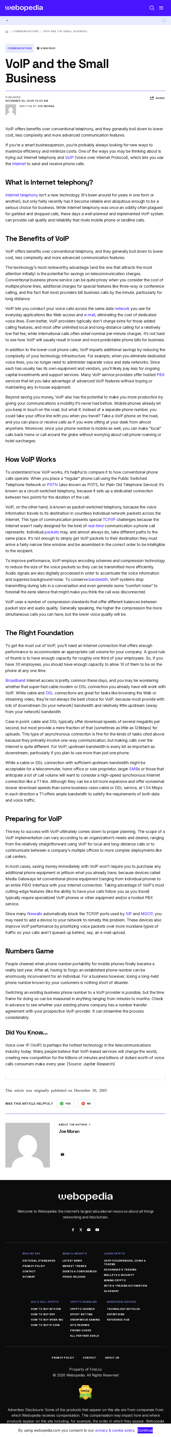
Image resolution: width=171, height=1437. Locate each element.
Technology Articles (123, 1309)
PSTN (52, 484)
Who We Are (31, 1253)
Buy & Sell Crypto (45, 1302)
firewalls (34, 913)
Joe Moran (45, 106)
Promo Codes (80, 1330)
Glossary (111, 1291)
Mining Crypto (115, 1280)
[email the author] (62, 1154)
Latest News (72, 1260)
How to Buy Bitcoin (46, 1309)
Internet (19, 163)
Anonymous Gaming (85, 1319)
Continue (145, 1430)
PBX (161, 374)
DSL (49, 693)
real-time (96, 525)
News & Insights (75, 1253)
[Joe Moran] (10, 106)
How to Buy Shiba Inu (47, 1319)
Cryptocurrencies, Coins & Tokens (125, 1262)
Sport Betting (81, 1314)
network (122, 308)
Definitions (115, 1314)
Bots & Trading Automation (125, 1285)
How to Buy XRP (43, 1314)
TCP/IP (109, 519)
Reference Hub (118, 1319)
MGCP (147, 913)
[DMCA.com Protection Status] (85, 1388)
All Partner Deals (84, 1336)
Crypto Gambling (83, 1302)
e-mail (89, 314)
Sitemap (28, 1277)
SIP (129, 913)
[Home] (6, 31)
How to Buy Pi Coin (45, 1325)
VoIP (69, 157)
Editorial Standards (38, 1260)
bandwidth (98, 579)
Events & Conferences (80, 1271)
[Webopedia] (24, 8)
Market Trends (75, 1266)
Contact (29, 1271)
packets (52, 532)
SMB (133, 769)
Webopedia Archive (121, 1302)
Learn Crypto (114, 1253)
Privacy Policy (33, 1266)
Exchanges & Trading (120, 1269)
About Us (112, 1357)
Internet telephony (21, 195)
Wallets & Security (119, 1275)
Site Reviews (79, 1325)
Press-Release (74, 1277)
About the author (73, 1124)
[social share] (73, 1230)
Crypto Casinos (82, 1309)
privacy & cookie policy (114, 1430)
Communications (26, 31)
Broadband (15, 680)
